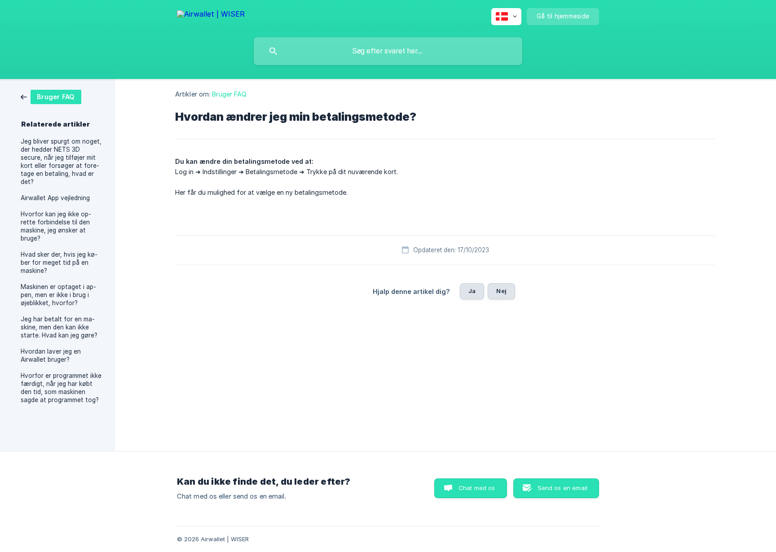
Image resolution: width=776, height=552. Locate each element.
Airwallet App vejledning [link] (55, 198)
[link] (51, 96)
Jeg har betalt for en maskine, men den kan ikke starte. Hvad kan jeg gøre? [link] (59, 327)
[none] (211, 15)
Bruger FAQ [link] (229, 94)
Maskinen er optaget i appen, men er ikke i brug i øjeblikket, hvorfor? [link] (58, 295)
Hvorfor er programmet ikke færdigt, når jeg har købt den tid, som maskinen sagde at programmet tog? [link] (61, 387)
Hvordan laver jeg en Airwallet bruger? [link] (51, 355)
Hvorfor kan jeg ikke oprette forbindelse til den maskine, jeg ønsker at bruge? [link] (56, 226)
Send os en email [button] (562, 487)
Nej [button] (501, 290)
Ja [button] (472, 290)
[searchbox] (388, 51)
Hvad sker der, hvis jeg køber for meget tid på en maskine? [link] (59, 262)
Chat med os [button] (477, 487)
